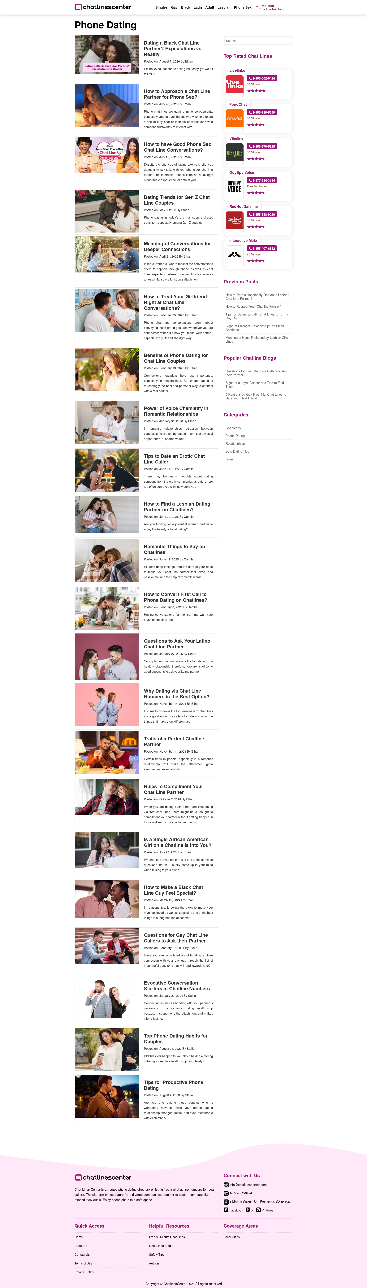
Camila (189, 469)
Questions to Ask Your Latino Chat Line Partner (177, 643)
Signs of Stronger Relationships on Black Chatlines (255, 327)
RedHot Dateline (243, 206)
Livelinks (237, 70)
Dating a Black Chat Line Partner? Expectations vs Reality (172, 48)
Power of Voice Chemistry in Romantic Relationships (176, 411)
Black (185, 7)
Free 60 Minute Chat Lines (167, 1237)
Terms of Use (83, 1263)
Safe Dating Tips (237, 451)
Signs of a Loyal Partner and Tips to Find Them (255, 384)
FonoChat (238, 104)
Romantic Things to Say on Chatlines (174, 549)
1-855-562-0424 (264, 78)
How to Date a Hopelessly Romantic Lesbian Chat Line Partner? (257, 296)
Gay (174, 7)
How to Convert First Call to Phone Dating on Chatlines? (175, 597)
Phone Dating (235, 435)
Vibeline (236, 138)
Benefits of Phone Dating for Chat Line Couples (176, 358)
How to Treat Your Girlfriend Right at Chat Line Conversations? (175, 302)
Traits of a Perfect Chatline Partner (174, 741)
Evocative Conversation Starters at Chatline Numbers (177, 985)
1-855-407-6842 (264, 248)
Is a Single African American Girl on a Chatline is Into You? (177, 842)
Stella (193, 948)
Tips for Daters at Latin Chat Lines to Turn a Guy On (257, 316)
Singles (161, 7)
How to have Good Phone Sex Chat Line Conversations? (177, 147)
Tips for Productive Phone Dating (173, 1085)
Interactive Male (243, 240)
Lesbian (224, 7)
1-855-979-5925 (264, 146)
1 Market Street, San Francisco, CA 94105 (260, 1201)
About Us (81, 1245)
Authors (154, 1263)
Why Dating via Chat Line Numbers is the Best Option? (176, 693)
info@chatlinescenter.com (248, 1184)
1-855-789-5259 (264, 112)
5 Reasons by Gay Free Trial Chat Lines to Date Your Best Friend (256, 396)
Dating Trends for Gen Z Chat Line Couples (177, 200)
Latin (198, 7)
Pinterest (268, 1210)
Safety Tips (156, 1254)
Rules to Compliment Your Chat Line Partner (173, 789)
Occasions (233, 427)
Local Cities (232, 1237)
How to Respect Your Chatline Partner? (254, 306)
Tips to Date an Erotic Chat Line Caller (174, 458)
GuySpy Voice (241, 172)
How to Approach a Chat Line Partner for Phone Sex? (177, 94)
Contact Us (82, 1254)
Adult (209, 7)
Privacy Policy (84, 1272)
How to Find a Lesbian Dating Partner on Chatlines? (177, 506)
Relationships (235, 443)
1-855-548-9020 (264, 214)
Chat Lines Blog (160, 1245)
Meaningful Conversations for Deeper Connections (177, 246)
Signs (230, 459)
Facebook (236, 1210)
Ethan (189, 61)
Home (79, 1237)
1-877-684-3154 (264, 180)
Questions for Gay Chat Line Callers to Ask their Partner (176, 937)
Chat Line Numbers (272, 7)
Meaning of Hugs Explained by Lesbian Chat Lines (257, 339)
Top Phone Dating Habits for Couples (176, 1038)
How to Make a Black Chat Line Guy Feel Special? (173, 890)
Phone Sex (243, 7)
